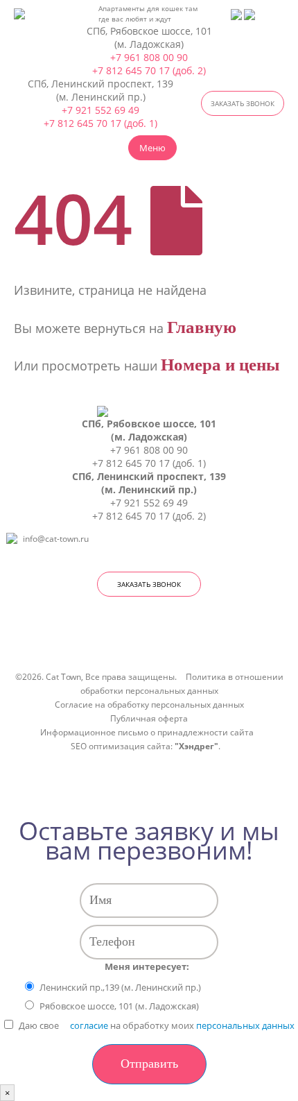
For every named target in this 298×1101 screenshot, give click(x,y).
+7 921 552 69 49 (100, 110)
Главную (201, 327)
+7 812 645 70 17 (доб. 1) (100, 123)
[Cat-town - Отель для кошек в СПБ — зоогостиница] (34, 13)
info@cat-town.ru (56, 538)
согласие (89, 1025)
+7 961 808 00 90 (149, 57)
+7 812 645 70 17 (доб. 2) (149, 70)
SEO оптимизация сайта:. (145, 745)
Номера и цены (220, 364)
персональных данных (245, 1025)
